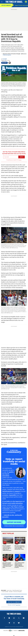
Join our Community (6, 5)
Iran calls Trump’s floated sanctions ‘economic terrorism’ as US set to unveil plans (8, 565)
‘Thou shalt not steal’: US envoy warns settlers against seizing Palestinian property (20, 565)
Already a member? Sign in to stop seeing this (14, 525)
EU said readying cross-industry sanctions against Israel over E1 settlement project (7, 548)
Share (5, 62)
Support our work (14, 522)
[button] (26, 2)
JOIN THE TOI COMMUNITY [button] (14, 602)
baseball (10, 591)
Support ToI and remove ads (21, 5)
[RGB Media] (11, 630)
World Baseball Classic (17, 590)
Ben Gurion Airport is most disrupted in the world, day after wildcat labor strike (20, 547)
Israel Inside (9, 590)
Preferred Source (7, 54)
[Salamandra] (21, 630)
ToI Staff (4, 59)
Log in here (18, 604)
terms (20, 159)
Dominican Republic (17, 591)
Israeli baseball (5, 591)
